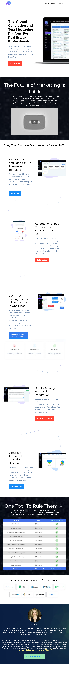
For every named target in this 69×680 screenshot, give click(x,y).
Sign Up (60, 3)
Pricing (53, 3)
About (47, 3)
